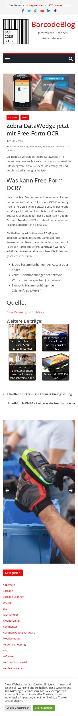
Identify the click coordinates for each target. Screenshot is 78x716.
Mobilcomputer (12, 638)
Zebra (24, 117)
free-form (60, 146)
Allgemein (9, 585)
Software (12, 117)
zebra (9, 150)
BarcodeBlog (53, 24)
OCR (49, 161)
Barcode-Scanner (13, 596)
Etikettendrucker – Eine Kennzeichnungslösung (39, 394)
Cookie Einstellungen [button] (18, 707)
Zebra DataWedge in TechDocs (25, 312)
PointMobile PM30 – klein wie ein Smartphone (39, 403)
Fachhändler (10, 614)
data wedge (35, 146)
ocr (67, 146)
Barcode (8, 590)
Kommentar (10, 626)
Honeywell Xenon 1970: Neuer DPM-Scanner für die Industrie (44, 7)
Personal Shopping (14, 644)
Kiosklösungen (11, 620)
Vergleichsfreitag (13, 668)
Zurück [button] (7, 491)
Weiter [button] (70, 491)
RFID (5, 650)
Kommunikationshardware (19, 632)
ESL (5, 608)
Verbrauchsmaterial (15, 662)
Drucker (8, 602)
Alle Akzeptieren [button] (44, 707)
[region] (39, 492)
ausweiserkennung (18, 146)
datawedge (48, 146)
